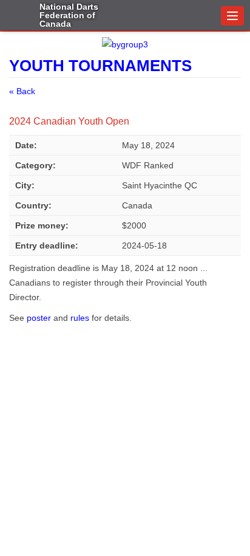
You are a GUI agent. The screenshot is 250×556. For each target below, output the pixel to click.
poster (40, 318)
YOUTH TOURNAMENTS (100, 66)
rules (81, 318)
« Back (22, 91)
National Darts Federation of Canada (68, 14)
